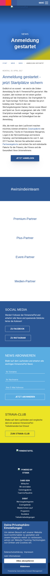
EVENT (25, 499)
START (5, 63)
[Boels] (25, 268)
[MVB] (6, 268)
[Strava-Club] (8, 3)
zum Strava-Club (19, 433)
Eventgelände (25, 505)
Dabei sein (25, 481)
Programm (25, 511)
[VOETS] (34, 225)
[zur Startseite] (25, 17)
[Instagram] (3, 3)
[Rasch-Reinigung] (18, 268)
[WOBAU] (18, 244)
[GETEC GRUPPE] (12, 244)
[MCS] (44, 263)
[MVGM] (38, 263)
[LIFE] (6, 263)
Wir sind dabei (25, 487)
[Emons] (25, 263)
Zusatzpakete (34, 129)
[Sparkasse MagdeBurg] (28, 225)
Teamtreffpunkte (25, 493)
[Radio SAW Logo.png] (25, 287)
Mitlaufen (25, 484)
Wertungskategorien (25, 502)
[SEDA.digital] (12, 263)
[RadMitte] (31, 263)
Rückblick (25, 514)
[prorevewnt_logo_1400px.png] (38, 244)
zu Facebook (17, 329)
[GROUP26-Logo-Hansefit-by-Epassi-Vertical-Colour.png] (44, 268)
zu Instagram (18, 338)
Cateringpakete (25, 490)
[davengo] (12, 268)
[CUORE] (18, 263)
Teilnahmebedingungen (25, 517)
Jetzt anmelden (25, 158)
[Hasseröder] (31, 244)
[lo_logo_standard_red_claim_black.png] (38, 268)
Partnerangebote (11, 144)
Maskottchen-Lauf (25, 508)
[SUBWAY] (25, 244)
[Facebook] (14, 3)
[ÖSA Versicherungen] (22, 225)
